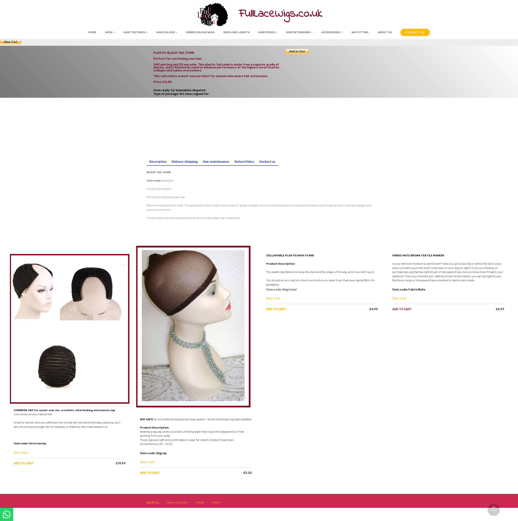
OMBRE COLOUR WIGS (200, 32)
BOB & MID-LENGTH (236, 32)
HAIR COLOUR (165, 32)
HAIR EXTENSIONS (298, 32)
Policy (216, 502)
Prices (200, 502)
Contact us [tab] (267, 161)
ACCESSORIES (331, 32)
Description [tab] (158, 161)
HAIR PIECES (266, 32)
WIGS (108, 32)
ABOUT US (385, 32)
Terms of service (177, 502)
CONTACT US (415, 32)
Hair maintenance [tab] (216, 161)
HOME (92, 32)
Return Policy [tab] (244, 161)
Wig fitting (153, 502)
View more (21, 452)
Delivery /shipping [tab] (185, 161)
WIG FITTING (360, 32)
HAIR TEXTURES (134, 32)
